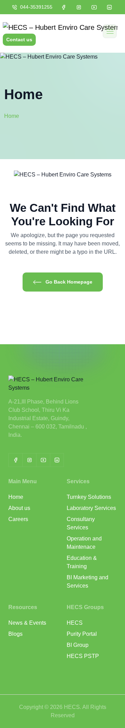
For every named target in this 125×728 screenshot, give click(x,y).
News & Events (27, 623)
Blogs (15, 634)
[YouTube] (43, 460)
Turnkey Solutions (89, 497)
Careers (18, 519)
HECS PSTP (83, 656)
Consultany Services (81, 523)
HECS (75, 623)
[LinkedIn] (57, 460)
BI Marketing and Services (87, 581)
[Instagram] (29, 460)
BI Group (78, 645)
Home (15, 497)
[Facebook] (15, 460)
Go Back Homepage (68, 282)
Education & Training (82, 562)
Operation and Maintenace (84, 543)
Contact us (19, 39)
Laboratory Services (91, 508)
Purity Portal (82, 634)
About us (19, 508)
